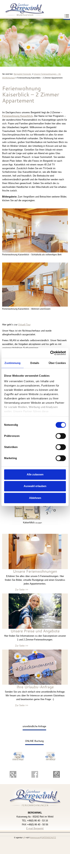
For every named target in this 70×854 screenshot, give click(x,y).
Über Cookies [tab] (57, 362)
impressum (35, 837)
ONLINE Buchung (34, 741)
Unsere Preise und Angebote (35, 630)
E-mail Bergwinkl (35, 828)
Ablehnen (35, 497)
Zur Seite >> (21, 589)
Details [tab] (34, 362)
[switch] (61, 436)
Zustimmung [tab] (12, 362)
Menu (66, 16)
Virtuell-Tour (24, 324)
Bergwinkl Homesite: (23, 74)
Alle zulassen (35, 474)
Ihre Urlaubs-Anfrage (35, 686)
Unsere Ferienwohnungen (35, 571)
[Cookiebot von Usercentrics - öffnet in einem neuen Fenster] (50, 353)
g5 (24, 837)
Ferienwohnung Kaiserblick (17, 116)
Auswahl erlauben (35, 486)
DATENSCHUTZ (48, 837)
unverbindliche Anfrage (34, 726)
